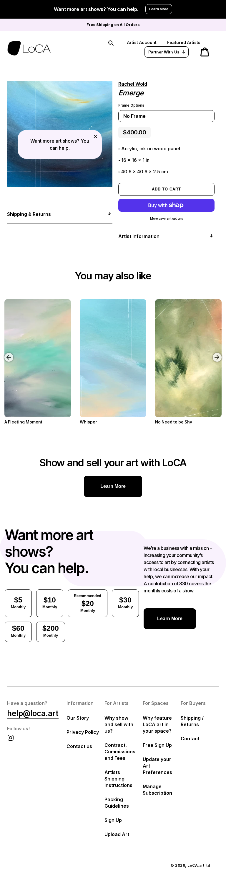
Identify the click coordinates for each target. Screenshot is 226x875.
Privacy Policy (83, 732)
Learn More (158, 9)
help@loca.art (33, 713)
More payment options (166, 219)
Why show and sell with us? (118, 724)
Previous (4, 352)
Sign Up (113, 820)
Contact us (79, 746)
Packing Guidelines (116, 802)
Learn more (113, 486)
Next (218, 352)
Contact (190, 739)
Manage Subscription (157, 789)
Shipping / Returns (192, 721)
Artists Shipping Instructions (118, 778)
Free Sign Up (157, 745)
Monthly (18, 602)
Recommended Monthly (87, 603)
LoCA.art (195, 865)
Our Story (78, 718)
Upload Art (116, 834)
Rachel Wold (132, 84)
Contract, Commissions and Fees (119, 751)
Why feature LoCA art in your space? (157, 724)
